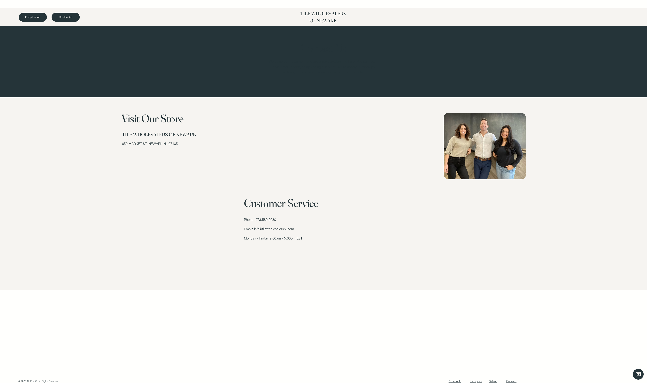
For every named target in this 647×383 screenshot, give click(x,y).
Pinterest (511, 381)
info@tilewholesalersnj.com (274, 229)
